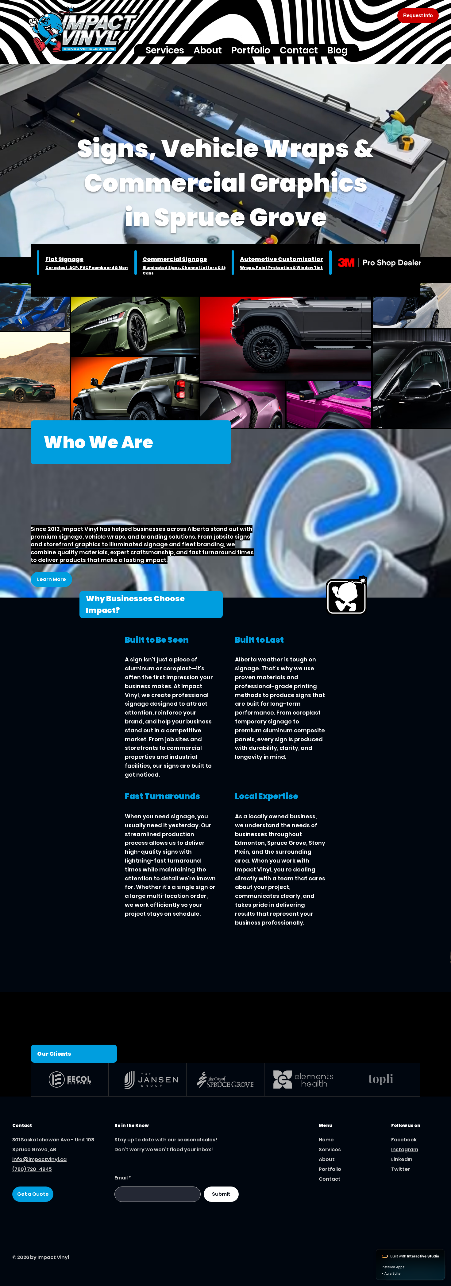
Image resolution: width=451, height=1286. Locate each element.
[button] (165, 50)
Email (121, 1177)
